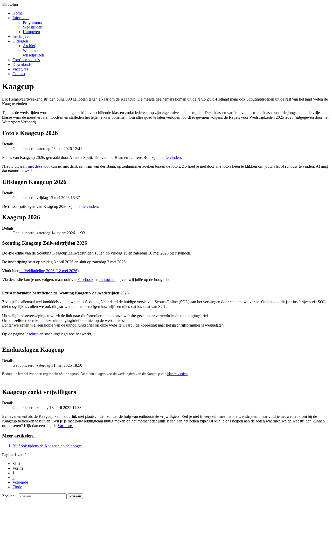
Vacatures (20, 69)
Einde (17, 487)
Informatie (20, 18)
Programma (32, 22)
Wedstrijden (32, 27)
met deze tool (39, 166)
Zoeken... (10, 496)
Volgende (20, 482)
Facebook (85, 279)
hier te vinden (86, 206)
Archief (29, 46)
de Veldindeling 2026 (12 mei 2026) (49, 271)
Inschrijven (21, 36)
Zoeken (75, 496)
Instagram (107, 279)
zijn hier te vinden (166, 157)
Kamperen (31, 32)
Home (17, 13)
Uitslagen (20, 41)
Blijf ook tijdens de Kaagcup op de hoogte (47, 446)
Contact (18, 74)
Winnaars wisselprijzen (33, 52)
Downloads (21, 64)
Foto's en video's (26, 60)
